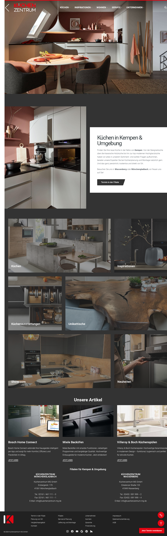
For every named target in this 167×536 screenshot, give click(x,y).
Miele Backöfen (73, 442)
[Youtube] (77, 531)
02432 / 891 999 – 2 (132, 494)
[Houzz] (91, 531)
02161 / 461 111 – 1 (47, 497)
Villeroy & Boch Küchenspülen (137, 442)
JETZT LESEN (13, 460)
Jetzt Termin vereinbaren (152, 531)
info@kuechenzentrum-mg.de (48, 501)
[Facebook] (72, 531)
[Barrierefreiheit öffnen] (161, 523)
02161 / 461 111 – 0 (47, 494)
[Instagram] (67, 531)
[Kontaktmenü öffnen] (161, 515)
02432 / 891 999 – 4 (133, 497)
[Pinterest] (86, 531)
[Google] (82, 531)
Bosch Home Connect (22, 442)
